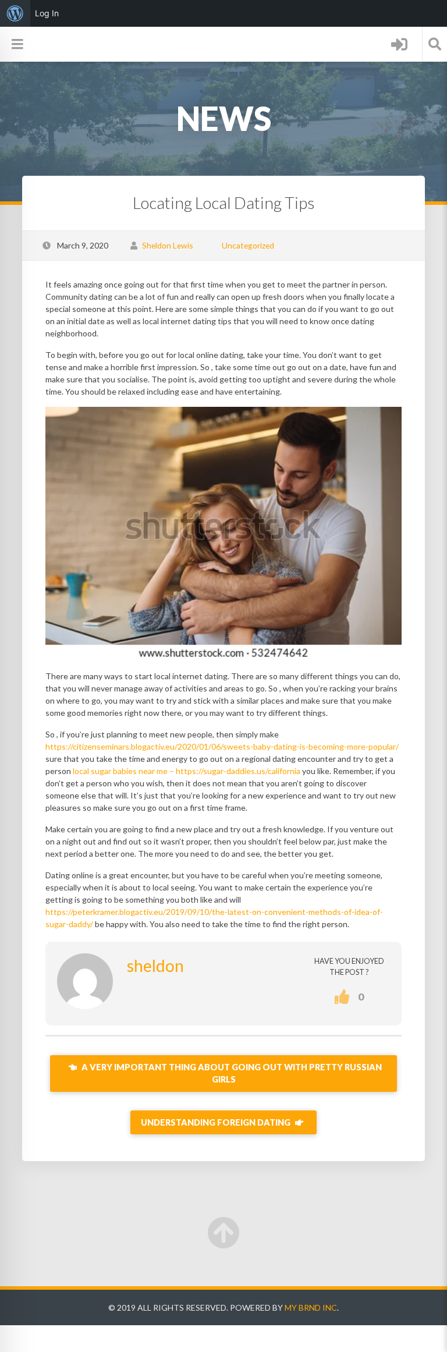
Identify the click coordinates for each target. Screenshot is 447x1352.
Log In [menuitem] (47, 13)
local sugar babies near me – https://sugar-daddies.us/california (186, 771)
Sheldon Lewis (167, 245)
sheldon (155, 965)
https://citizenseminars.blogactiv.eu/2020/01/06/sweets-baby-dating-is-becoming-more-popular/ (222, 746)
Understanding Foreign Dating (216, 1122)
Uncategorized (248, 245)
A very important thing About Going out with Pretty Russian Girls (231, 1073)
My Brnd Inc (311, 1307)
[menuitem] (15, 13)
